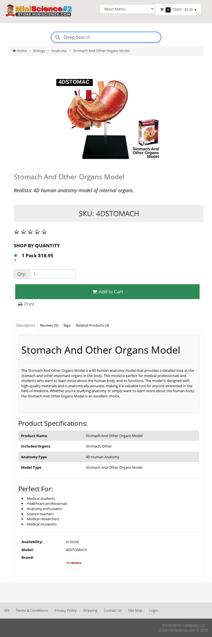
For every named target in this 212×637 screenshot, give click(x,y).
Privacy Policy (65, 610)
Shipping (90, 610)
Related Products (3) (92, 325)
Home (21, 50)
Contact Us (113, 610)
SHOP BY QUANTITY (37, 245)
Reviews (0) (49, 325)
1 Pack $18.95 (38, 255)
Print (29, 304)
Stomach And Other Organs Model (101, 50)
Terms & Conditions (32, 610)
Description (25, 325)
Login (153, 610)
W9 (6, 610)
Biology (39, 50)
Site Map (135, 610)
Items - (180, 9)
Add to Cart (110, 291)
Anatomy (59, 50)
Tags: (67, 325)
